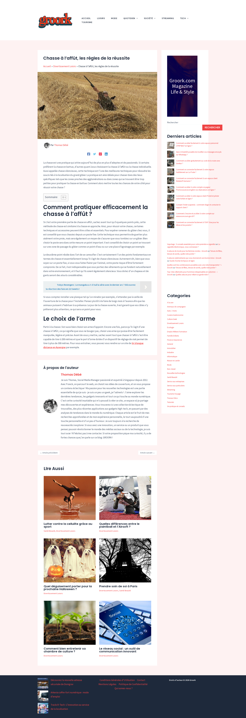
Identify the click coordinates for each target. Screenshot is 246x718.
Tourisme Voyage (174, 394)
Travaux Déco (172, 398)
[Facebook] (88, 153)
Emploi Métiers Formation (177, 331)
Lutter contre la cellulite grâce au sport (68, 525)
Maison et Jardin (173, 360)
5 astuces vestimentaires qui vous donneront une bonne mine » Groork (194, 258)
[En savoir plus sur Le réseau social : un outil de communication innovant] (125, 622)
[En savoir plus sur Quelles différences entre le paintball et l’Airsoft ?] (125, 497)
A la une (170, 302)
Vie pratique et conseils (176, 406)
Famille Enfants (173, 336)
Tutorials (170, 402)
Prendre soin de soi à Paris (118, 586)
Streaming (171, 390)
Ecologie (170, 327)
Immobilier (171, 348)
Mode (169, 365)
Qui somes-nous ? (124, 688)
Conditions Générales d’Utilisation (117, 680)
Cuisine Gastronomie (175, 315)
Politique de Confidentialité (133, 684)
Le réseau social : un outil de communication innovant (119, 650)
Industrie (170, 352)
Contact (141, 680)
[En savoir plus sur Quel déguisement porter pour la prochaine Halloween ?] (70, 560)
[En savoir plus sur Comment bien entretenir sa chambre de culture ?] (70, 622)
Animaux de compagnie (176, 306)
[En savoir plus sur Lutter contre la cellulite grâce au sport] (70, 497)
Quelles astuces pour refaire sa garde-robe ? (192, 274)
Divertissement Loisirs (65, 531)
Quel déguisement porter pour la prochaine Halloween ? (68, 587)
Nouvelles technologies (176, 373)
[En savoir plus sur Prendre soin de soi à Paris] (125, 560)
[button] (136, 18)
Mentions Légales (107, 684)
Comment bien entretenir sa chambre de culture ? (65, 650)
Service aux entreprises (175, 381)
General (170, 344)
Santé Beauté (49, 531)
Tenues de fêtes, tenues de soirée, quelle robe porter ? (196, 267)
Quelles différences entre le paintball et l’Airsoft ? (119, 525)
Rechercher (172, 122)
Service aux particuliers (175, 385)
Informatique (172, 356)
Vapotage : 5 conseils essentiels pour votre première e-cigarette (191, 244)
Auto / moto (172, 311)
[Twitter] (94, 153)
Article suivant (147, 452)
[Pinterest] (100, 153)
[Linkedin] (106, 153)
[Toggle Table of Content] (62, 197)
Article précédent (49, 452)
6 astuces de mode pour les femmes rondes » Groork (187, 251)
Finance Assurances (174, 340)
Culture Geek (172, 319)
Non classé (171, 369)
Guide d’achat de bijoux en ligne (182, 261)
